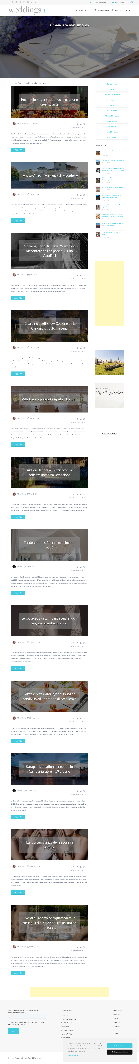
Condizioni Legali (66, 1023)
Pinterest (116, 1022)
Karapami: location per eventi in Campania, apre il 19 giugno (49, 768)
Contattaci (64, 1015)
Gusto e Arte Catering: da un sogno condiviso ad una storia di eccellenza (49, 696)
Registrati (103, 2)
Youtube (116, 1030)
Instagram (116, 1026)
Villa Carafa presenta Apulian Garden (49, 399)
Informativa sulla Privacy (16, 1024)
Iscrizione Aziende (67, 1030)
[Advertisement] (109, 293)
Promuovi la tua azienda (68, 1019)
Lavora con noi (65, 1038)
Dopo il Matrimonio (112, 100)
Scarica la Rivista (66, 1034)
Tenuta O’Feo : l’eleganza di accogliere (49, 175)
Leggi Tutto (18, 150)
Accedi (95, 2)
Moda (112, 105)
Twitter (116, 1018)
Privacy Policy (65, 1026)
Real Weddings (112, 121)
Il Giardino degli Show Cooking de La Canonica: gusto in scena (49, 325)
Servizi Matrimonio (112, 132)
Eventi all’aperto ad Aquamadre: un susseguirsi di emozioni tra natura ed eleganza (49, 923)
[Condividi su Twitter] (77, 124)
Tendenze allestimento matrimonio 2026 (49, 544)
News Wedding (112, 111)
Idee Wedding (103, 10)
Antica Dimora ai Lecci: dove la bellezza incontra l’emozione (49, 472)
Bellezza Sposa (112, 84)
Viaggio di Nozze (111, 137)
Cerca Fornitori (84, 10)
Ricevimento (112, 126)
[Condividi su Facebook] (73, 124)
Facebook (116, 1014)
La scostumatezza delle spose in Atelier (49, 844)
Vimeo (115, 1034)
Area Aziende (119, 2)
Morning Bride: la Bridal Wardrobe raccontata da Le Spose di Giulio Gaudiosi (49, 251)
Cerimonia (111, 89)
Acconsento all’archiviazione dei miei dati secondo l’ (26, 1023)
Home (13, 83)
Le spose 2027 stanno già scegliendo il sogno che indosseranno (49, 620)
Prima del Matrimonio (112, 116)
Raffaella (19, 567)
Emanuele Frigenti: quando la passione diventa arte (49, 101)
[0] (130, 2)
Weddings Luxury (122, 10)
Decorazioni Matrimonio (112, 95)
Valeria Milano (21, 123)
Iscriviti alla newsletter (16, 1012)
